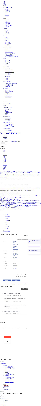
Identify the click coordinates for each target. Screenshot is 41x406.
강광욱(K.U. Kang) (15, 247)
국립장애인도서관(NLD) (9, 377)
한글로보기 (26, 235)
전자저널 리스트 (8, 118)
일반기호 (4, 167)
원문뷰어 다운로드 (6, 101)
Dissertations (7, 111)
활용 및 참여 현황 (8, 97)
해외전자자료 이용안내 (7, 122)
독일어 (4, 157)
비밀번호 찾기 (7, 33)
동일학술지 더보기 (25, 288)
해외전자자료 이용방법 (9, 55)
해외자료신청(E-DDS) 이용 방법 (11, 83)
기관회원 (6, 372)
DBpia (16, 268)
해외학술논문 (7, 11)
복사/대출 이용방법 (8, 54)
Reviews (6, 113)
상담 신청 (6, 61)
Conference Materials (8, 112)
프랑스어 (4, 156)
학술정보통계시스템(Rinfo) (10, 367)
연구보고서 (7, 15)
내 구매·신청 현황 (8, 24)
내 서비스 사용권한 (8, 25)
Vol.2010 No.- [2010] (15, 258)
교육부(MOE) (7, 376)
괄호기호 (4, 159)
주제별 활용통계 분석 (9, 69)
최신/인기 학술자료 (6, 76)
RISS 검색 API (7, 90)
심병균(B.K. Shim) (15, 242)
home (3, 230)
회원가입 (4, 1)
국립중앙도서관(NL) (8, 378)
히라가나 (4, 150)
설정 (3, 35)
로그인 (4, 2)
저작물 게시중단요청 (6, 389)
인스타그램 (5, 401)
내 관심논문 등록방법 (9, 52)
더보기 (26, 290)
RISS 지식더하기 (8, 43)
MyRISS (4, 3)
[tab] (4, 327)
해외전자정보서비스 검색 (7, 107)
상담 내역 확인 (7, 62)
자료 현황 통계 (7, 68)
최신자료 (6, 78)
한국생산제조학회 (15, 251)
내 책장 (6, 21)
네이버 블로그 (5, 400)
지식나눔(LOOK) (8, 373)
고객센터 (4, 4)
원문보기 (7, 280)
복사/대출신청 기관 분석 (9, 73)
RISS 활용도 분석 (6, 66)
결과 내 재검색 (4, 144)
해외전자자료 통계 (6, 128)
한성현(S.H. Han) (15, 249)
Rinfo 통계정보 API (8, 93)
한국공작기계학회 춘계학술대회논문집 (15, 254)
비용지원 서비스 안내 (9, 84)
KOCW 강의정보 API (9, 91)
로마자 (4, 168)
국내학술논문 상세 (6, 231)
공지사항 (4, 105)
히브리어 (4, 158)
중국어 (4, 152)
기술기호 (4, 161)
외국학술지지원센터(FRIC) (10, 368)
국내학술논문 (7, 10)
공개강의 (6, 16)
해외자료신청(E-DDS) (7, 81)
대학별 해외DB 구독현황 (9, 126)
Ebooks (6, 110)
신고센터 (6, 64)
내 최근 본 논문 (7, 22)
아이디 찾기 (7, 32)
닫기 (1, 209)
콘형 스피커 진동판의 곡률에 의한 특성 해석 (12, 293)
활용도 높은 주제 (8, 74)
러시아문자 (5, 165)
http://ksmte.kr (15, 265)
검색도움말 (5, 137)
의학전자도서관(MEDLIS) (9, 374)
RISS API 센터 (5, 88)
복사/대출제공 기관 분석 (9, 72)
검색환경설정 (7, 38)
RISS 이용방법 (7, 42)
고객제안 (6, 63)
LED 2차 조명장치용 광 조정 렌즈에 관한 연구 (12, 311)
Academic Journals (8, 109)
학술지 (6, 12)
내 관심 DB (7, 26)
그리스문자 (5, 155)
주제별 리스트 (7, 120)
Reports (6, 114)
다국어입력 (5, 138)
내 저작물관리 (7, 23)
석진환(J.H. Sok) (15, 244)
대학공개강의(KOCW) (9, 366)
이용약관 (4, 384)
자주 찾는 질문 (7, 60)
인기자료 (6, 79)
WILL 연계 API (7, 92)
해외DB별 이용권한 (8, 125)
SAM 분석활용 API (8, 96)
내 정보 (6, 37)
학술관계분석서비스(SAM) (10, 369)
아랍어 (4, 169)
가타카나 (4, 151)
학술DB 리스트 (7, 119)
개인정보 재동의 (6, 386)
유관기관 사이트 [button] (6, 375)
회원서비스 (5, 28)
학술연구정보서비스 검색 (7, 7)
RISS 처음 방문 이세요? (7, 47)
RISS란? (6, 49)
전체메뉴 (4, 5)
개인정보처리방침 (6, 385)
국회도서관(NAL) (8, 379)
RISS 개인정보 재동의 (7, 103)
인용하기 (16, 280)
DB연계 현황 (7, 44)
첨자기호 (4, 162)
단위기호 (4, 166)
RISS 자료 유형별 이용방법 (10, 53)
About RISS (5, 40)
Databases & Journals (6, 116)
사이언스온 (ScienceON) (9, 382)
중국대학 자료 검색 (8, 86)
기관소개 (4, 387)
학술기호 (4, 160)
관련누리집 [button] (5, 365)
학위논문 (6, 9)
